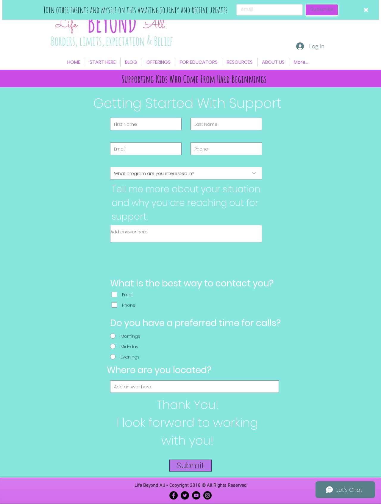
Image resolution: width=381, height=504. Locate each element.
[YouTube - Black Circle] (196, 495)
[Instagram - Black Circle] (207, 495)
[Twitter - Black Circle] (185, 495)
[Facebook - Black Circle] (173, 495)
